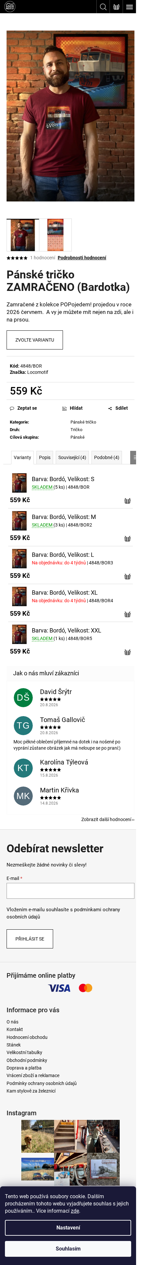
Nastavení (68, 1228)
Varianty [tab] (22, 457)
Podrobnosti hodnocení (82, 257)
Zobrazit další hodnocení (106, 819)
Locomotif (37, 372)
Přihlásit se (29, 939)
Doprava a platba (24, 1068)
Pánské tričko (83, 422)
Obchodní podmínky (27, 1060)
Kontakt (15, 1029)
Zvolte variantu (34, 340)
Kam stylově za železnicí (31, 1091)
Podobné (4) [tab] (106, 457)
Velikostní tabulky (24, 1052)
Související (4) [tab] (72, 457)
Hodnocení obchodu (27, 1037)
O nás (12, 1021)
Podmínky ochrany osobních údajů (42, 1083)
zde (75, 1211)
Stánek (14, 1044)
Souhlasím (68, 1249)
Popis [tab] (44, 457)
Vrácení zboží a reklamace (33, 1075)
